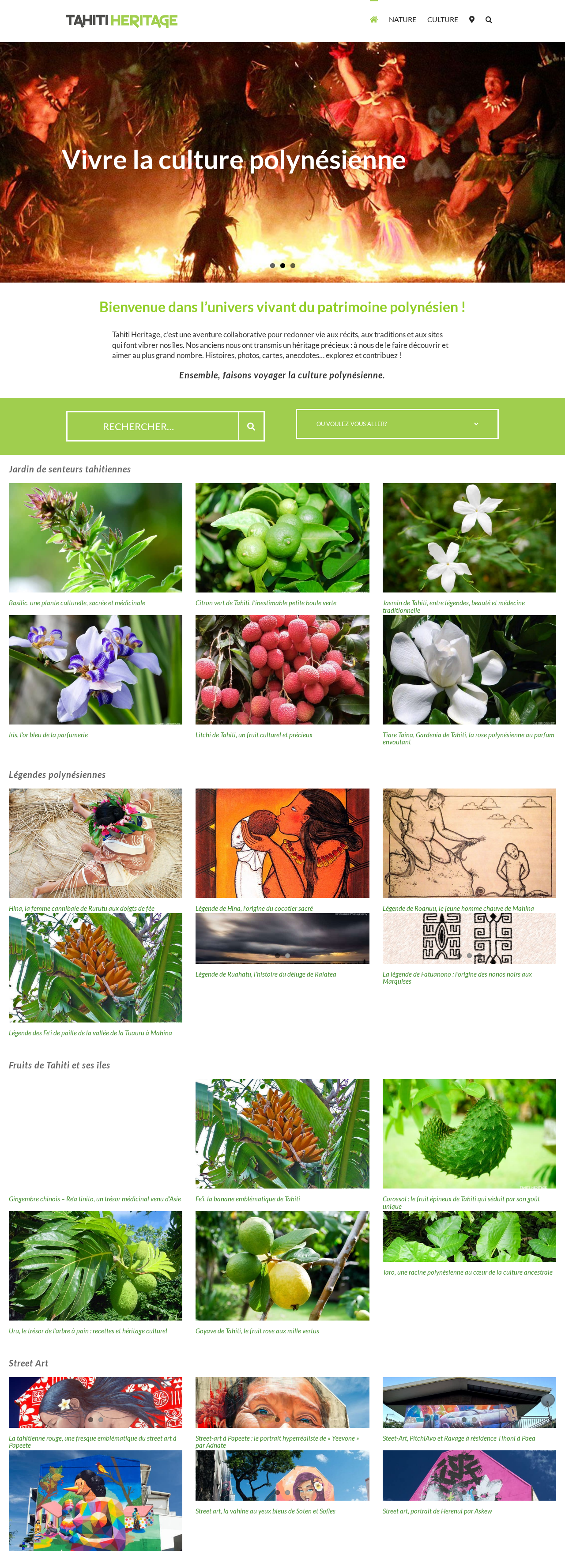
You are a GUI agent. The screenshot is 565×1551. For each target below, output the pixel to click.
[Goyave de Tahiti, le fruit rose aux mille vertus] (282, 1266)
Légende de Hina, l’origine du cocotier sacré (254, 908)
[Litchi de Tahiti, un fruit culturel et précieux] (282, 670)
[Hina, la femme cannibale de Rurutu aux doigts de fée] (95, 843)
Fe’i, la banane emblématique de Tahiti (248, 1199)
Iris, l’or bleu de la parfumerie (48, 735)
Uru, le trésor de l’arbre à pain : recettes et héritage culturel (88, 1331)
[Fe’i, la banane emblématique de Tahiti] (282, 1134)
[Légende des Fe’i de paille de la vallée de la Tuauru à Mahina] (95, 968)
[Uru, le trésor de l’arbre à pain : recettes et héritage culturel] (95, 1266)
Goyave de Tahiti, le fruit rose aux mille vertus (257, 1331)
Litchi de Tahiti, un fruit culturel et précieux (254, 735)
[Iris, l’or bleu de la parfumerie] (95, 670)
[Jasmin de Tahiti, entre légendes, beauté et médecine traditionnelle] (469, 537)
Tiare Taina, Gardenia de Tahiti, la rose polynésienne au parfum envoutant (468, 738)
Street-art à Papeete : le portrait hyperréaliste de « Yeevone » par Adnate (277, 1441)
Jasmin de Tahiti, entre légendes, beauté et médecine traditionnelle (454, 606)
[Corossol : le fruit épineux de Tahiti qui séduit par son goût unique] (469, 1134)
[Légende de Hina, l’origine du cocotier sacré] (282, 843)
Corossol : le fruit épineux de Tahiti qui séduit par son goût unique (461, 1202)
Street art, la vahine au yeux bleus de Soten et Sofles (265, 1511)
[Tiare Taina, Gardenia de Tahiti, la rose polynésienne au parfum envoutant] (469, 670)
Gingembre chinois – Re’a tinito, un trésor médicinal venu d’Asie (95, 1199)
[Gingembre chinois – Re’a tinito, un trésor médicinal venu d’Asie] (95, 1134)
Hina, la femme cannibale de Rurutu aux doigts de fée (81, 908)
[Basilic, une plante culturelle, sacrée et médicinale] (95, 537)
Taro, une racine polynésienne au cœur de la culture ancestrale (468, 1272)
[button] (489, 18)
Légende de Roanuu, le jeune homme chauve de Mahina (458, 908)
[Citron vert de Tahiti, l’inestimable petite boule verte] (282, 537)
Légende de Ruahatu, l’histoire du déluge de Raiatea (266, 974)
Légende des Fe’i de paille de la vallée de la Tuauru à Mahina (90, 1033)
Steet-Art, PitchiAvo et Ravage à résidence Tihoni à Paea (459, 1438)
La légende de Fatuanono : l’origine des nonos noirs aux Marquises (457, 977)
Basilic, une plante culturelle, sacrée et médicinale (77, 603)
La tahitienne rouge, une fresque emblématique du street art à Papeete (93, 1441)
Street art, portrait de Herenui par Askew (437, 1511)
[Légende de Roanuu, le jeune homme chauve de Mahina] (469, 843)
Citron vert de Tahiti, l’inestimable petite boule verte (266, 603)
